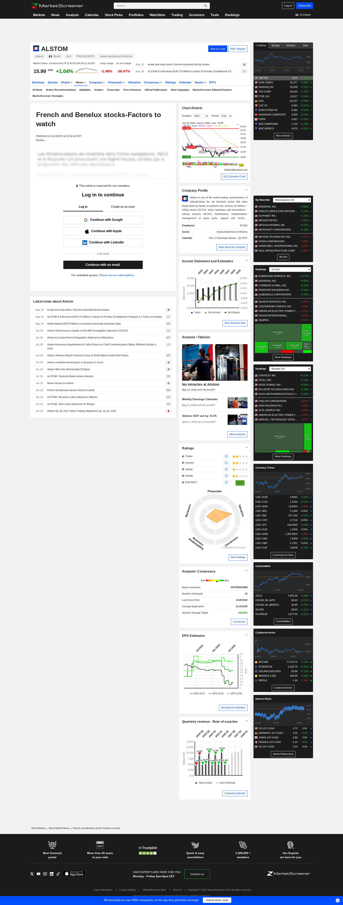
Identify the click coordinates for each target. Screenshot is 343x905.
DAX (261, 101)
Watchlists (157, 15)
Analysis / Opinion (196, 337)
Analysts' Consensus (198, 571)
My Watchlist (262, 200)
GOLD (258, 595)
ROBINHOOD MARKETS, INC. (275, 276)
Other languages (180, 89)
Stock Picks (114, 15)
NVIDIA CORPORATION (271, 241)
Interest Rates (263, 698)
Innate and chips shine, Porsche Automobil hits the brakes (179, 64)
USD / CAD (261, 502)
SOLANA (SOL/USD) (270, 671)
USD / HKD (261, 538)
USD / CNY (261, 520)
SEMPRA (264, 320)
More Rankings (283, 357)
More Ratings (238, 557)
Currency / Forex (265, 467)
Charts (66, 82)
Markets (39, 15)
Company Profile (195, 190)
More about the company (232, 247)
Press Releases (132, 89)
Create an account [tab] (123, 206)
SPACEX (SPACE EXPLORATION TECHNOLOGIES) (279, 211)
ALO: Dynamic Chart (234, 176)
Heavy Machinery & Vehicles (232, 232)
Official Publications (156, 89)
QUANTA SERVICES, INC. (273, 301)
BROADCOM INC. (268, 220)
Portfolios (136, 15)
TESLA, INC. (265, 380)
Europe (276, 45)
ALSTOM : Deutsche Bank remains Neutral (70, 376)
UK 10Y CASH (266, 746)
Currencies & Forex (283, 555)
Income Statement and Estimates (207, 261)
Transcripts (113, 89)
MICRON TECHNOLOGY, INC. (275, 236)
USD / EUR (261, 497)
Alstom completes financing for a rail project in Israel (75, 362)
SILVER (259, 609)
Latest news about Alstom (53, 301)
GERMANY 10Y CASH (271, 733)
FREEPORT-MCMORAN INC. (274, 290)
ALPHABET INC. (268, 215)
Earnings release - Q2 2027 (233, 238)
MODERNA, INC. (268, 206)
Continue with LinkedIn (106, 242)
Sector (199, 82)
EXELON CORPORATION (272, 401)
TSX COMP (265, 91)
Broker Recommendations (61, 89)
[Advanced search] (205, 6)
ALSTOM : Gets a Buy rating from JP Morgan (71, 404)
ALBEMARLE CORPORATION (275, 294)
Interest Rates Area (283, 754)
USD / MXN (261, 506)
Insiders (98, 89)
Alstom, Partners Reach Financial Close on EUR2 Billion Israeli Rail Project (87, 355)
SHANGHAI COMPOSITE (272, 114)
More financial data (235, 323)
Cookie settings (127, 890)
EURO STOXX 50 (268, 110)
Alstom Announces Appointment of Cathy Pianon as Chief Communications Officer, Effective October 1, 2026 (102, 346)
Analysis (72, 15)
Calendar (92, 15)
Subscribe (304, 5)
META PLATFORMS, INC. (272, 225)
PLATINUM (261, 614)
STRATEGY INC (267, 375)
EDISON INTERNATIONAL (273, 315)
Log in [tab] (83, 206)
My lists (283, 257)
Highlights (85, 89)
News (55, 15)
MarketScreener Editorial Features (212, 89)
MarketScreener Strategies (48, 96)
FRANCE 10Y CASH (270, 742)
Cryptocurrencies (265, 632)
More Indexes (283, 135)
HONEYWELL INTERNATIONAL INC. (279, 246)
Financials (115, 82)
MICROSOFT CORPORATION (275, 229)
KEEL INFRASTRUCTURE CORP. (277, 250)
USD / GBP (261, 543)
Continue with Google (106, 219)
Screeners (196, 15)
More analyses (237, 434)
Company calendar (235, 793)
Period (215, 115)
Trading (177, 15)
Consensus (152, 82)
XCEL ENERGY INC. (270, 410)
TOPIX (262, 119)
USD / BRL (261, 511)
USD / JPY (261, 525)
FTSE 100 (264, 96)
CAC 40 (263, 105)
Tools (215, 15)
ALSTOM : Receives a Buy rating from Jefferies (72, 397)
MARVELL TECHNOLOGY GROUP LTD (279, 419)
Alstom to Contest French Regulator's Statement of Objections (80, 337)
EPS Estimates (193, 635)
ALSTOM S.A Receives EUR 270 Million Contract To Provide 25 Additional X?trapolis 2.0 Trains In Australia (191, 71)
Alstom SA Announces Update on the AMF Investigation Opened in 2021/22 (87, 330)
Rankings (232, 15)
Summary (38, 82)
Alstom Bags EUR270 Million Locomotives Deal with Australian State (84, 323)
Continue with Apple (106, 231)
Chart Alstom (192, 108)
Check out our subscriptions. (117, 275)
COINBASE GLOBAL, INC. (273, 285)
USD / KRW (261, 534)
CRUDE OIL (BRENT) (267, 604)
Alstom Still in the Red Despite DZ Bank (68, 369)
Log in (288, 5)
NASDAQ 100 (266, 87)
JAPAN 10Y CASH (268, 737)
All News (37, 89)
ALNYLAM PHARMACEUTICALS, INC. (279, 394)
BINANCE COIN (267, 675)
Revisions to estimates (233, 707)
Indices (262, 45)
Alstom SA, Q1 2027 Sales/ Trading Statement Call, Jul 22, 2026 (81, 411)
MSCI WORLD (266, 128)
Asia (305, 45)
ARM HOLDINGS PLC (270, 405)
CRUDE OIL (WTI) (265, 600)
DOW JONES (266, 82)
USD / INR (261, 515)
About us (177, 890)
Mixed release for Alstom (60, 383)
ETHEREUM (265, 666)
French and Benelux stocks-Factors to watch (71, 390)
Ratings (170, 82)
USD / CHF (261, 547)
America (290, 45)
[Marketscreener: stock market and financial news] (57, 6)
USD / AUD (261, 529)
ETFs (212, 82)
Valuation (134, 82)
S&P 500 (263, 78)
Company (96, 82)
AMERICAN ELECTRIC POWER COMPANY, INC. (279, 311)
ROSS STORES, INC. (270, 384)
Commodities (263, 566)
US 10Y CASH (266, 728)
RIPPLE (263, 680)
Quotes (53, 82)
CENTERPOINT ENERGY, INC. (275, 306)
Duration (186, 115)
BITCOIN (263, 662)
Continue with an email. (103, 264)
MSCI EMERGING (268, 124)
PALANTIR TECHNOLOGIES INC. (277, 389)
